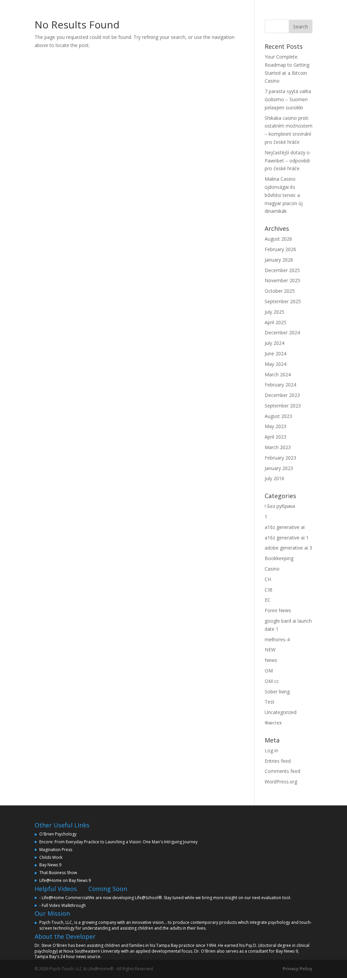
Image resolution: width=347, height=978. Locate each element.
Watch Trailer (156, 7)
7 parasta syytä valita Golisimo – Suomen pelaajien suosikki (288, 99)
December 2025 (282, 270)
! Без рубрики (280, 506)
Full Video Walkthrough (64, 905)
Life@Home (85, 7)
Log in (271, 750)
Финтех (273, 722)
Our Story (119, 7)
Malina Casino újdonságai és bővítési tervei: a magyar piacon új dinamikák (284, 195)
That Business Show (58, 872)
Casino (272, 568)
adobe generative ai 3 (288, 547)
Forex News (278, 610)
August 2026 (278, 239)
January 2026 (279, 260)
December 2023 (282, 395)
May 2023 (275, 426)
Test (269, 701)
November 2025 (282, 280)
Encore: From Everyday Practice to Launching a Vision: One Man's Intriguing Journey (118, 842)
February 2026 (280, 249)
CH (268, 579)
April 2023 (275, 437)
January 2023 (279, 468)
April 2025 (275, 322)
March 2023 (278, 447)
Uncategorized (281, 712)
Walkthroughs (198, 7)
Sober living (277, 691)
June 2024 (275, 353)
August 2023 (278, 416)
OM (269, 670)
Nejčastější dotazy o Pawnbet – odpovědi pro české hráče (287, 160)
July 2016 (274, 478)
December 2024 (282, 332)
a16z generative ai (285, 527)
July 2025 (274, 312)
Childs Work (50, 857)
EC (267, 600)
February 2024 (280, 384)
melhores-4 (277, 639)
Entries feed (278, 761)
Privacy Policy (297, 969)
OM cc (272, 681)
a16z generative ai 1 (287, 537)
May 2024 (275, 364)
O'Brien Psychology (58, 834)
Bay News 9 (50, 865)
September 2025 (283, 301)
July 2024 (274, 343)
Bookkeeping (279, 558)
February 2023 (280, 457)
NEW (270, 649)
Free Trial (235, 7)
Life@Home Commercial (65, 898)
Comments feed (282, 771)
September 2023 (283, 405)
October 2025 (280, 291)
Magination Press (55, 849)
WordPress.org (281, 781)
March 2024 (278, 374)
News (271, 660)
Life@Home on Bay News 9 (65, 880)
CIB (268, 589)
